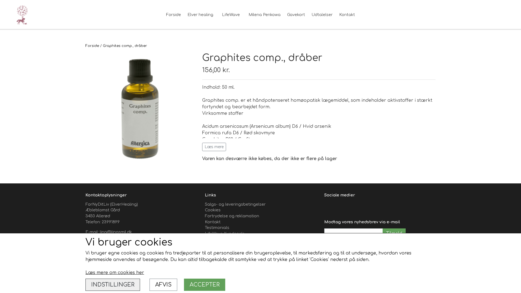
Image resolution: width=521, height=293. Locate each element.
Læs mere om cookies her (114, 272)
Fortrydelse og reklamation (232, 216)
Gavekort (296, 14)
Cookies (213, 210)
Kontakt (347, 14)
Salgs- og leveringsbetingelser (235, 204)
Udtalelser (322, 14)
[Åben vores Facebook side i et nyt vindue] (329, 207)
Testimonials (217, 227)
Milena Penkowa (265, 14)
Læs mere (214, 147)
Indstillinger (112, 285)
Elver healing (200, 14)
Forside (173, 14)
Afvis (163, 285)
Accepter (205, 285)
